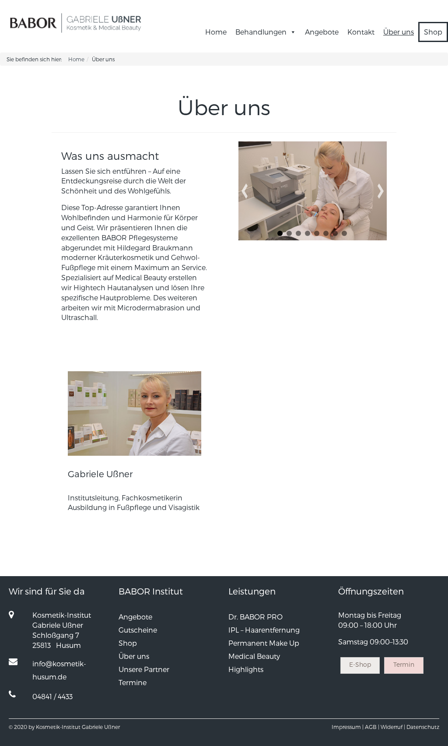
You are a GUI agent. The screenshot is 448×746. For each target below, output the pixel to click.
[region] (312, 190)
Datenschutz (422, 727)
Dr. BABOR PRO (255, 616)
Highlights (245, 669)
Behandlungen (261, 32)
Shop (433, 32)
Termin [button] (403, 664)
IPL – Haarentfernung (264, 630)
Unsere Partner (144, 669)
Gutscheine (138, 630)
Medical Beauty (254, 656)
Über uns (398, 32)
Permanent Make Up (263, 643)
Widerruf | (393, 727)
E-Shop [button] (360, 664)
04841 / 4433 (52, 696)
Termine (133, 682)
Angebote (322, 32)
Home (216, 32)
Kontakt (360, 32)
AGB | (372, 727)
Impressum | (348, 727)
